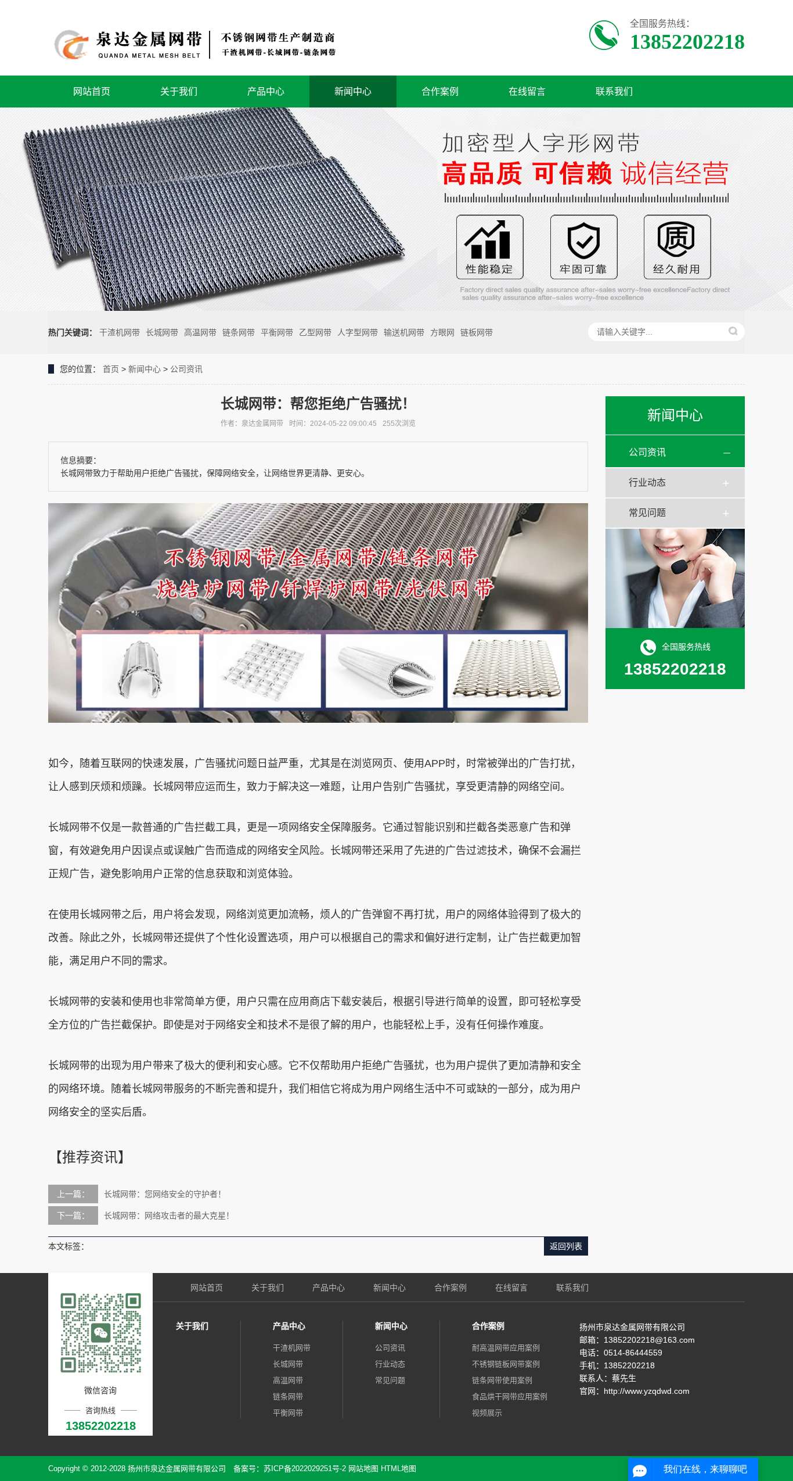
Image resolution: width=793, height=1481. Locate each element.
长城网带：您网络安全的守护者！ (165, 1194)
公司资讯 (186, 369)
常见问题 (647, 513)
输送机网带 (404, 332)
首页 (111, 369)
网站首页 (91, 91)
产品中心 (265, 91)
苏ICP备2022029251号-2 (305, 1468)
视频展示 (487, 1412)
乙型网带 (315, 332)
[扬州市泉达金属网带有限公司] (197, 38)
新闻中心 (353, 91)
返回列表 (566, 1246)
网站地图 (363, 1468)
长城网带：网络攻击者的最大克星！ (169, 1215)
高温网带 (200, 332)
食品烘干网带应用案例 (509, 1396)
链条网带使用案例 (502, 1380)
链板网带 (476, 332)
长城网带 (162, 332)
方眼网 (442, 332)
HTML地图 (398, 1468)
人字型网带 (357, 332)
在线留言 (527, 91)
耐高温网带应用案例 (506, 1347)
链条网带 (238, 332)
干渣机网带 (119, 332)
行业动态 (647, 482)
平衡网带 (277, 332)
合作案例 (440, 91)
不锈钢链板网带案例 (506, 1364)
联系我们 (614, 91)
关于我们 (178, 91)
